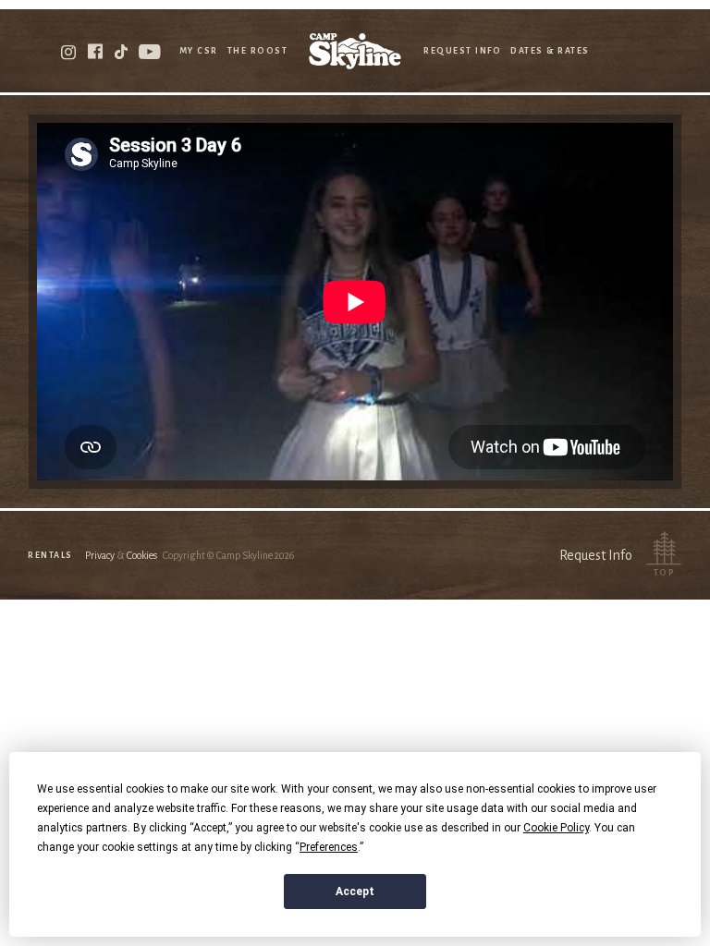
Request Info (462, 50)
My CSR (198, 50)
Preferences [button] (329, 847)
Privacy (100, 555)
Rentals (50, 555)
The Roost (257, 50)
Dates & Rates (550, 50)
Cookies (142, 555)
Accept (355, 891)
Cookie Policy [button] (556, 827)
